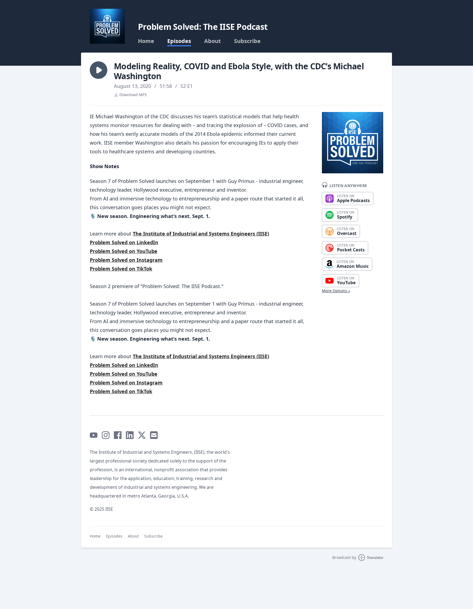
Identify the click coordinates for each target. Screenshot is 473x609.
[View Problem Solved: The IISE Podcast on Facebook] (118, 435)
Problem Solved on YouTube (123, 251)
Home (146, 41)
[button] (98, 70)
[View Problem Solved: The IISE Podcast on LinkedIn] (130, 435)
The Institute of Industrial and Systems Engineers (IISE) (201, 233)
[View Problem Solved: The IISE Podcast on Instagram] (105, 435)
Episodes (179, 41)
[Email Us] (154, 435)
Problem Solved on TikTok (121, 268)
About (212, 41)
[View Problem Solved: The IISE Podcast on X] (142, 435)
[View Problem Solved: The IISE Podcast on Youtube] (93, 435)
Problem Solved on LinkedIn (124, 242)
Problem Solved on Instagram (126, 260)
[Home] (107, 26)
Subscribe (247, 41)
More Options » (336, 290)
